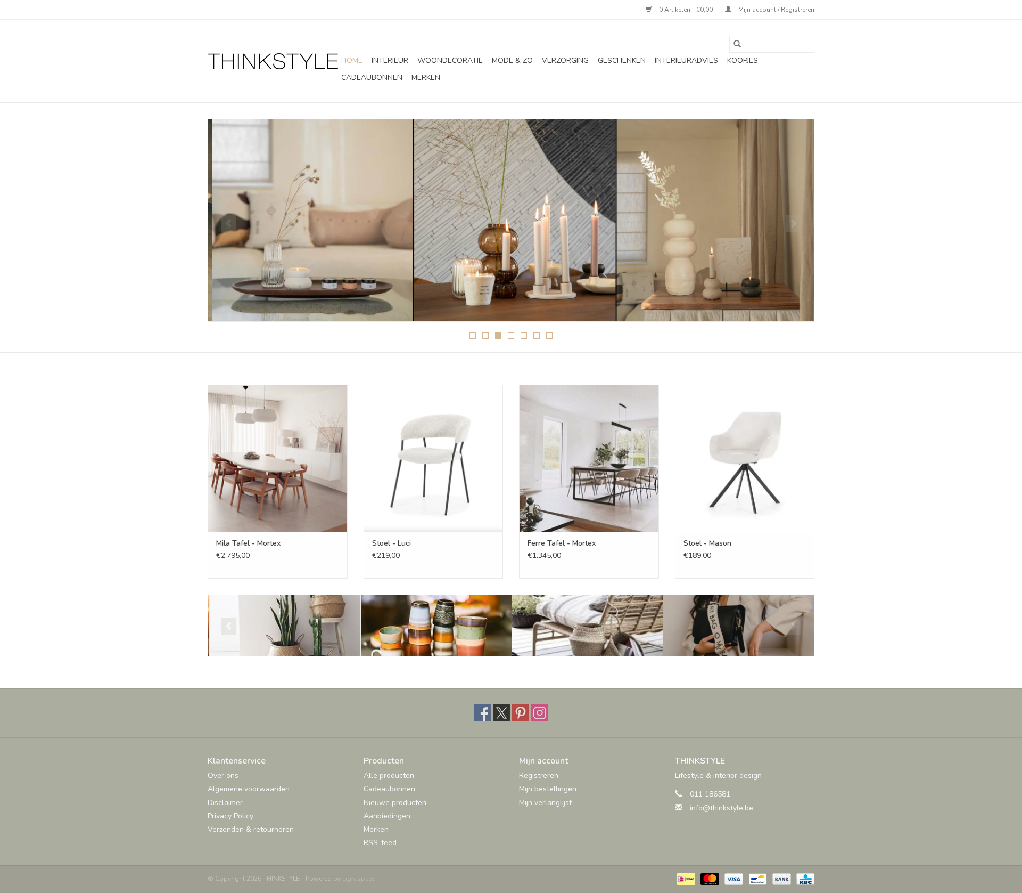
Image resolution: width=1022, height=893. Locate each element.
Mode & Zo (512, 60)
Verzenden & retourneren (251, 829)
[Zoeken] (737, 44)
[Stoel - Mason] (745, 458)
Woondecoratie (450, 60)
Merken (425, 77)
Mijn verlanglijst (545, 803)
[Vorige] (228, 223)
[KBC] (803, 878)
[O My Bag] (737, 625)
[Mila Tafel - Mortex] (278, 458)
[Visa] (733, 878)
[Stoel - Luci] (434, 458)
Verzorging (565, 60)
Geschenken (622, 60)
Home (351, 60)
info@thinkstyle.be (721, 808)
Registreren (538, 775)
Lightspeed (359, 878)
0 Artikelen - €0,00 (685, 9)
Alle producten (389, 775)
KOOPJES (742, 60)
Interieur (390, 60)
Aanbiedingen (387, 816)
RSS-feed (380, 843)
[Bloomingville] (283, 625)
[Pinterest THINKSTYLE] (520, 712)
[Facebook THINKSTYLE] (482, 712)
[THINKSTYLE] (273, 61)
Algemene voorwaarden (249, 789)
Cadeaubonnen (371, 77)
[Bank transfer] (781, 878)
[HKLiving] (434, 625)
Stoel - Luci (391, 543)
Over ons (223, 775)
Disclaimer (225, 803)
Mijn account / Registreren (775, 9)
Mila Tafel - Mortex (248, 543)
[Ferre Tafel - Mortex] (589, 458)
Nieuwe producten (395, 803)
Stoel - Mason (707, 543)
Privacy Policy (230, 816)
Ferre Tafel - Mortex (562, 543)
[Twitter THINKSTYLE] (501, 712)
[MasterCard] (709, 878)
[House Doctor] (585, 625)
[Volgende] (793, 223)
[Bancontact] (756, 878)
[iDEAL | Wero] (685, 878)
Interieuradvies (686, 60)
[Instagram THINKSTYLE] (539, 712)
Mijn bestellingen (547, 789)
